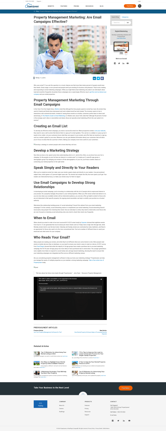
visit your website (100, 131)
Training (40, 406)
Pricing (76, 6)
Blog (101, 6)
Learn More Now (121, 38)
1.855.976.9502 (121, 412)
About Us (61, 405)
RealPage (61, 411)
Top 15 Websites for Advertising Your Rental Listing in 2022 (53, 353)
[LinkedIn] (94, 78)
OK (42, 316)
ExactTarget (40, 246)
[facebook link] (115, 63)
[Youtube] (129, 421)
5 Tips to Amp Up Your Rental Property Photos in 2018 (92, 362)
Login (139, 1)
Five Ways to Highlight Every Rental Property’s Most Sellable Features (53, 362)
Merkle (57, 109)
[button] (101, 279)
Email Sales (113, 415)
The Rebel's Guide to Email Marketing (54, 116)
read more (96, 357)
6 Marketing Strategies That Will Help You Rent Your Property (53, 372)
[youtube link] (128, 63)
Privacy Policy (91, 428)
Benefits (51, 6)
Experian (84, 222)
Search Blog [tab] (115, 17)
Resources (89, 6)
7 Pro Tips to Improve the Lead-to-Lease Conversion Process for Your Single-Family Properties (91, 353)
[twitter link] (119, 63)
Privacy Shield (99, 428)
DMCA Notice (106, 428)
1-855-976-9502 (29, 1)
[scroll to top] (83, 396)
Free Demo (130, 6)
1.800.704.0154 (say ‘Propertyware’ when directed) (119, 408)
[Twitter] (98, 78)
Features (64, 6)
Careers (61, 408)
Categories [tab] (125, 17)
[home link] (34, 11)
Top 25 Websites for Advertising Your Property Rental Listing (92, 372)
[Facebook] (102, 78)
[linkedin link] (123, 63)
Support (39, 1)
